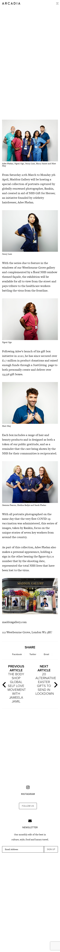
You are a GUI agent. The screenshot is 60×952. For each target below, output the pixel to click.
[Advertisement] (30, 83)
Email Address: (11, 849)
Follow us (28, 806)
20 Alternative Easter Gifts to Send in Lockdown (45, 680)
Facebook (17, 654)
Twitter (32, 654)
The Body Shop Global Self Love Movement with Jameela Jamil (17, 683)
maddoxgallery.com (14, 622)
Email (46, 654)
